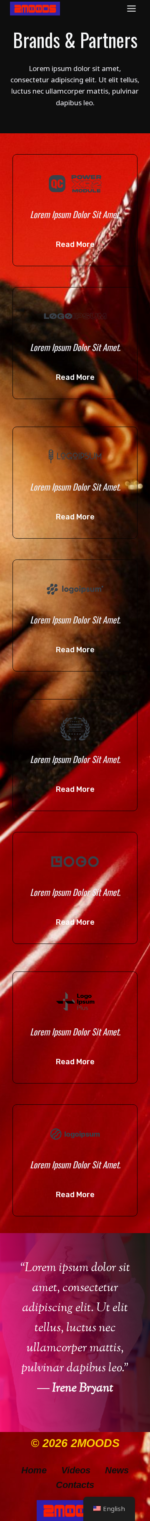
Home (34, 1470)
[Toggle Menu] (131, 8)
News (117, 1470)
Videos (75, 1470)
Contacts (75, 1485)
